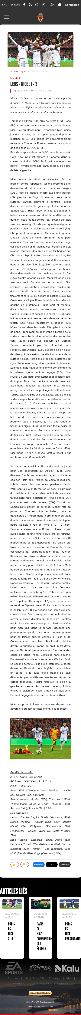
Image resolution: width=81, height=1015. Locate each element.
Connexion (72, 4)
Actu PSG (38, 978)
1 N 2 (4, 4)
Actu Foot (13, 978)
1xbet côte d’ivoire (15, 983)
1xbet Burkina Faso (40, 983)
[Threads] (43, 5)
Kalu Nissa (66, 968)
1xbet (69, 978)
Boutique (15, 4)
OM (26, 978)
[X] (30, 5)
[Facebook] (24, 4)
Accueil (14, 71)
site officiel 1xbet (66, 983)
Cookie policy (40, 1006)
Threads (65, 864)
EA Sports (14, 968)
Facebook (39, 864)
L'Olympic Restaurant (40, 968)
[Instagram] (36, 4)
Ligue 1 (24, 71)
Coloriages (54, 978)
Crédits (30, 1006)
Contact (51, 1006)
